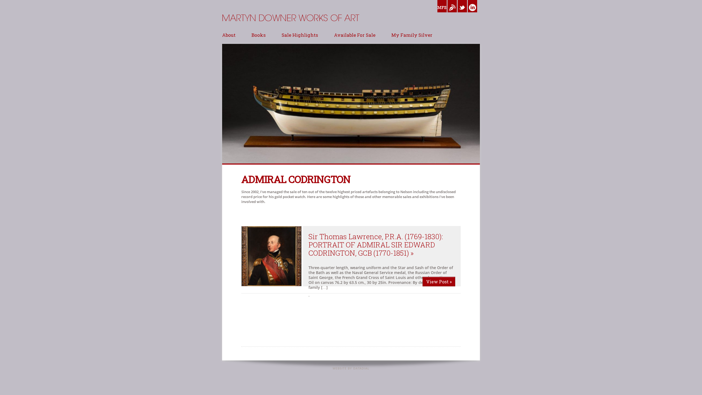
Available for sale (354, 35)
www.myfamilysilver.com (442, 13)
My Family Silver (411, 35)
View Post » (439, 281)
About (229, 35)
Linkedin (472, 13)
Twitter (462, 13)
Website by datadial (351, 368)
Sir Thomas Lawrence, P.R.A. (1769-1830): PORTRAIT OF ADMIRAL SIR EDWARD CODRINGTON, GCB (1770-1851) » (375, 245)
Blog (451, 13)
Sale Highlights (300, 35)
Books (258, 35)
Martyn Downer (235, 31)
